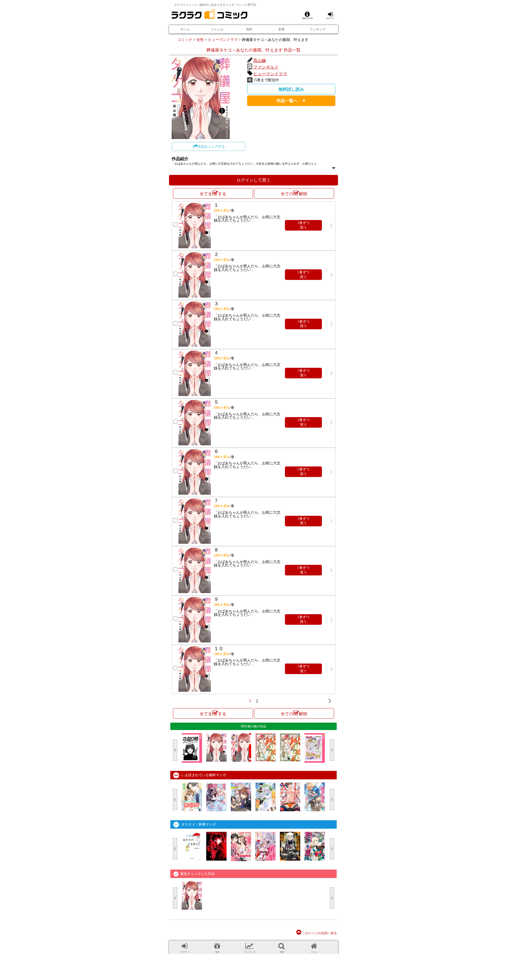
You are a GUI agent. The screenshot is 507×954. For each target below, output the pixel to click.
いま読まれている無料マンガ (203, 775)
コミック (184, 39)
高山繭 (259, 60)
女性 (200, 39)
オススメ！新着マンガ (198, 824)
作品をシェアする (211, 147)
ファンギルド (266, 67)
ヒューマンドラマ (223, 39)
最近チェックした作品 (197, 874)
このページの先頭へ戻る (319, 933)
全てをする (213, 194)
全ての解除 (294, 194)
